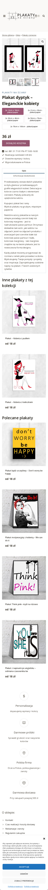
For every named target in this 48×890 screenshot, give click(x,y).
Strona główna (8, 35)
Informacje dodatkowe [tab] (24, 176)
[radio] (13, 111)
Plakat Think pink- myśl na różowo (21, 604)
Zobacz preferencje (24, 880)
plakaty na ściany (14, 92)
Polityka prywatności (15, 886)
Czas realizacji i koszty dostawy (20, 824)
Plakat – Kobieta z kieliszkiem (19, 402)
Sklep (18, 35)
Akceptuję (24, 867)
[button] (44, 838)
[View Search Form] (43, 16)
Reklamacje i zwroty (14, 828)
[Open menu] (4, 16)
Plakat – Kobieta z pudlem (17, 338)
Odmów (24, 874)
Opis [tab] (24, 171)
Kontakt (9, 820)
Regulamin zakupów (15, 833)
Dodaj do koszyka (16, 143)
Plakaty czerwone (29, 35)
